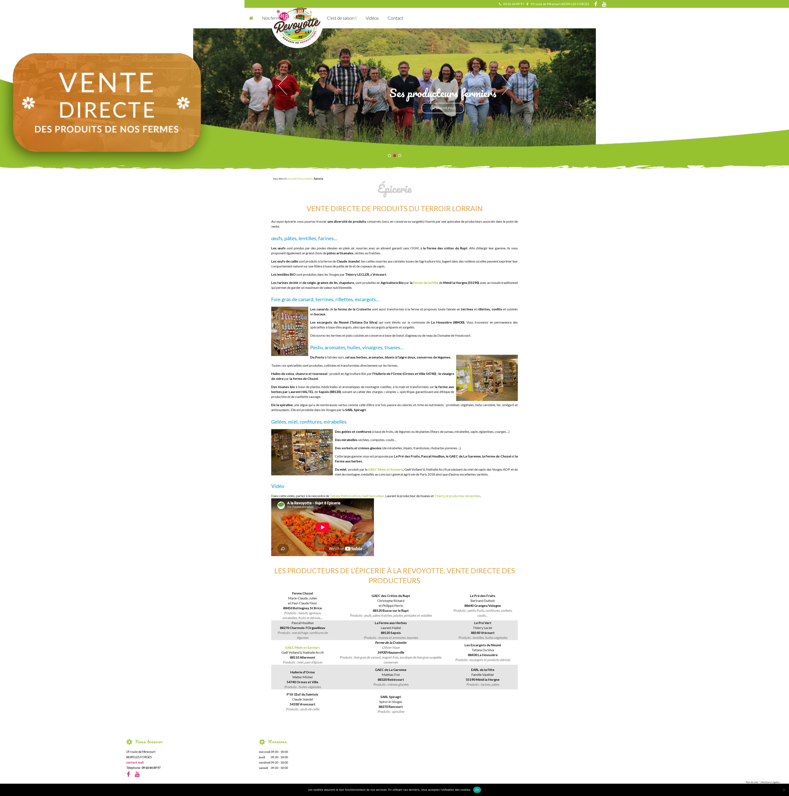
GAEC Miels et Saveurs (385, 469)
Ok (477, 789)
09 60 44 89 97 (151, 768)
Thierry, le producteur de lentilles (457, 496)
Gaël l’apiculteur (372, 496)
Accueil (292, 178)
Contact (395, 18)
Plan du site (752, 782)
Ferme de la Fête (425, 283)
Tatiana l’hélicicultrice (345, 496)
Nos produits (305, 18)
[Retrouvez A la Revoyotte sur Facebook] (594, 4)
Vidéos (372, 18)
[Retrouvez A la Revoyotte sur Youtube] (603, 4)
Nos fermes (273, 18)
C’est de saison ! (342, 18)
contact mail (135, 762)
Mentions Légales (770, 782)
